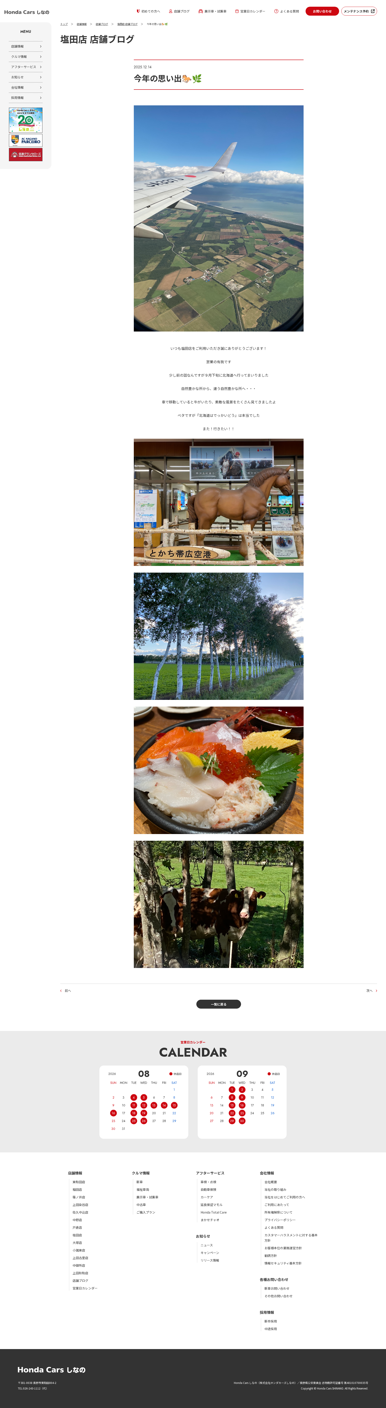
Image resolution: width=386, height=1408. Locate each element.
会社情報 (17, 87)
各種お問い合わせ (274, 1279)
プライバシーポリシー (280, 1220)
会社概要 (270, 1182)
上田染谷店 (80, 1204)
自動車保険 (208, 1189)
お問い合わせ (322, 11)
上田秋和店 (80, 1273)
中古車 (141, 1204)
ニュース (207, 1245)
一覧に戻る (219, 1004)
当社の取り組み (275, 1189)
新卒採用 (270, 1321)
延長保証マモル (211, 1204)
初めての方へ (150, 11)
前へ (68, 990)
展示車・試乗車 (216, 11)
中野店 (77, 1220)
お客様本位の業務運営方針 (283, 1248)
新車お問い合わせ (277, 1288)
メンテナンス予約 (356, 11)
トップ (64, 24)
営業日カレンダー (252, 11)
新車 (139, 1182)
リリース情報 (210, 1260)
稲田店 (77, 1189)
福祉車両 (142, 1189)
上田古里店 (80, 1258)
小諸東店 (79, 1250)
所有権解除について (278, 1212)
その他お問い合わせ (278, 1296)
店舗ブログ (182, 11)
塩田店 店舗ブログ (127, 24)
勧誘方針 (270, 1255)
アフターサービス (23, 67)
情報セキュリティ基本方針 (283, 1263)
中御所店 (79, 1265)
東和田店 (79, 1182)
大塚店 (77, 1242)
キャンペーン (210, 1252)
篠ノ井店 (79, 1197)
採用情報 (17, 97)
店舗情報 (17, 46)
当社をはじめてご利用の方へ (284, 1197)
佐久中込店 (80, 1212)
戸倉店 (77, 1227)
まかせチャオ (210, 1220)
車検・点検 (208, 1182)
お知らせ (17, 77)
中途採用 (270, 1329)
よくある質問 (289, 11)
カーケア (207, 1197)
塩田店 (77, 1235)
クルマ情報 (19, 56)
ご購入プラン (145, 1212)
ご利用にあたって (276, 1204)
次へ (369, 990)
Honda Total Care (214, 1212)
